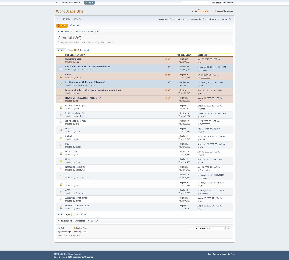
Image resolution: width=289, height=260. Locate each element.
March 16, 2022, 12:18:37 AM (209, 159)
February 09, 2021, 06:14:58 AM (210, 183)
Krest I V (79, 193)
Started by (80, 55)
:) (66, 182)
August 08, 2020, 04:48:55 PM (209, 206)
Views (189, 55)
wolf (77, 69)
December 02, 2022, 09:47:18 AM (211, 136)
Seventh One (205, 170)
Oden (78, 131)
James (78, 201)
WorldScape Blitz (69, 11)
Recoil (202, 93)
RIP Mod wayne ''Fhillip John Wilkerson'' (85, 82)
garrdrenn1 (80, 116)
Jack (201, 85)
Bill (76, 101)
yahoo (78, 108)
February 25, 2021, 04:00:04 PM (210, 175)
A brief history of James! (76, 198)
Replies (180, 55)
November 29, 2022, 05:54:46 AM (211, 144)
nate (77, 208)
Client (68, 74)
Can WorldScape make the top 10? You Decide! (87, 66)
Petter (202, 139)
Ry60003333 (205, 78)
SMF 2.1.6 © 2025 (60, 254)
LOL (67, 144)
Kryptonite (204, 70)
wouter (78, 85)
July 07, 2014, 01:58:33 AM (208, 75)
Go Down (61, 50)
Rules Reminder (73, 59)
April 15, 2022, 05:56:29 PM (208, 152)
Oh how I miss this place (76, 105)
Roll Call (68, 136)
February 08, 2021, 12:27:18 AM (210, 190)
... (82, 50)
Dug (201, 186)
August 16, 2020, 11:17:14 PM (209, 198)
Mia (77, 62)
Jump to (191, 228)
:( (66, 174)
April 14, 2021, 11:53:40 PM (208, 167)
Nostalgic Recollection (75, 167)
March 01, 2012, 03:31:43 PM (209, 90)
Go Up (59, 214)
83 (85, 50)
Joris (77, 93)
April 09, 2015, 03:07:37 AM (209, 59)
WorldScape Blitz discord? (77, 205)
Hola (67, 128)
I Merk (202, 116)
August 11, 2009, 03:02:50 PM (209, 98)
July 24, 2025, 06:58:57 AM (208, 121)
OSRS (67, 190)
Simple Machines (74, 254)
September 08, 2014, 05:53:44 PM (211, 67)
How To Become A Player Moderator (83, 98)
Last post (202, 55)
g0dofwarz (80, 170)
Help (209, 254)
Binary (78, 77)
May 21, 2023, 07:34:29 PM (208, 129)
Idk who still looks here (75, 121)
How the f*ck (71, 151)
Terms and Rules (219, 254)
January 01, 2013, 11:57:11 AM (210, 82)
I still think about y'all (74, 113)
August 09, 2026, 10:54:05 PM (209, 106)
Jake (77, 124)
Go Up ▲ (231, 254)
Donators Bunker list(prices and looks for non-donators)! (93, 90)
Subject (69, 55)
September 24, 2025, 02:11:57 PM (211, 113)
